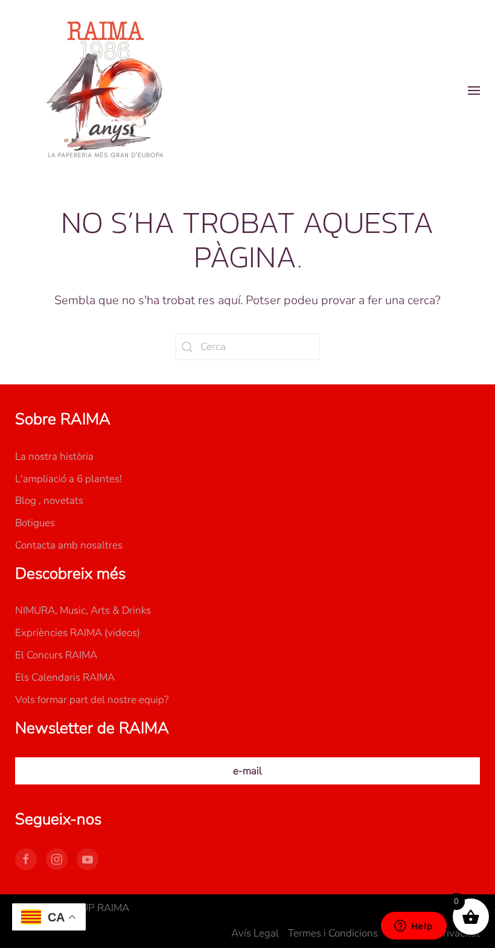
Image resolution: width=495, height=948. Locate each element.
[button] (474, 90)
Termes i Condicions (333, 933)
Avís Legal (255, 933)
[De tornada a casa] (105, 90)
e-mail (247, 771)
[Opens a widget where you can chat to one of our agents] (413, 927)
